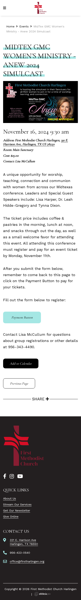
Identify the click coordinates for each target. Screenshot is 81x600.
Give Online (10, 516)
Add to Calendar (21, 363)
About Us (9, 498)
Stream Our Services (17, 504)
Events (24, 26)
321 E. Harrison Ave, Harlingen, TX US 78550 (35, 142)
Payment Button (22, 317)
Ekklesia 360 (42, 594)
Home (10, 26)
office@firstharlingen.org (27, 561)
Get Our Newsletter (16, 510)
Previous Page (19, 383)
